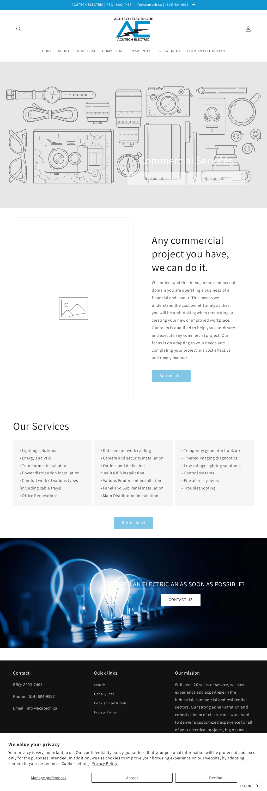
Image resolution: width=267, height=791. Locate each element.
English (245, 786)
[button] (19, 29)
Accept (132, 778)
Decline (215, 778)
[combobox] (249, 786)
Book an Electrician (110, 703)
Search (100, 684)
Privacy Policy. (105, 763)
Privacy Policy (105, 712)
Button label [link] (156, 178)
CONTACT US (181, 599)
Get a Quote (104, 694)
